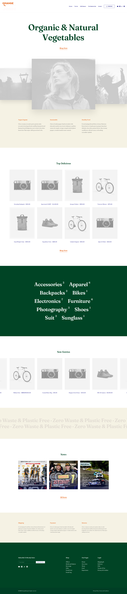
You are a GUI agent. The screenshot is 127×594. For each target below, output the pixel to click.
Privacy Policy (96, 590)
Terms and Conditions (104, 590)
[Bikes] (80, 293)
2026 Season (83, 6)
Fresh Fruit (69, 570)
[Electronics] (48, 301)
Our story (84, 564)
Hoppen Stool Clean (49, 392)
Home (83, 562)
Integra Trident (77, 204)
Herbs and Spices (71, 564)
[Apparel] (80, 284)
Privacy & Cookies (103, 570)
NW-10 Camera (77, 392)
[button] (118, 6)
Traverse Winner (104, 204)
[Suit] (51, 318)
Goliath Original (77, 241)
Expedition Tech (49, 241)
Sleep (83, 566)
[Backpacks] (53, 293)
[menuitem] (70, 6)
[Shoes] (82, 309)
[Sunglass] (71, 318)
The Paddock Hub (92, 6)
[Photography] (53, 309)
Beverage (68, 566)
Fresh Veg (69, 572)
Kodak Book (105, 392)
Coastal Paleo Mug (22, 392)
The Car (76, 6)
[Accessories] (50, 284)
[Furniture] (80, 301)
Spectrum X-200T (49, 204)
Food (83, 568)
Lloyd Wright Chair (22, 241)
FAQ (99, 566)
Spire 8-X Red (104, 241)
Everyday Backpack (22, 204)
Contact (100, 6)
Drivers (70, 6)
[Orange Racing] (9, 6)
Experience (85, 570)
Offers (68, 562)
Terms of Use (101, 568)
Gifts (67, 568)
